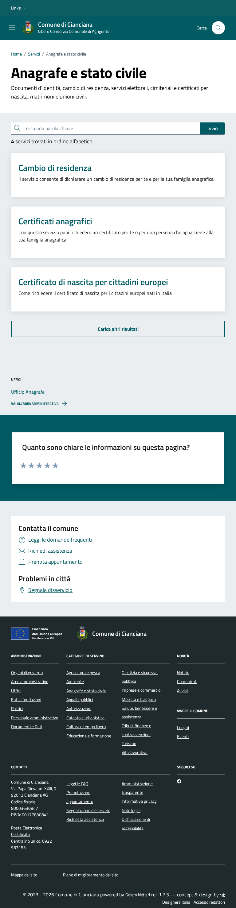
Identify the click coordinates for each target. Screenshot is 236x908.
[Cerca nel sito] (218, 27)
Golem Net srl (137, 894)
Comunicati (187, 681)
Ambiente (75, 681)
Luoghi (183, 727)
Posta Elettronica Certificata (26, 831)
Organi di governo (27, 672)
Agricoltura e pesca (83, 672)
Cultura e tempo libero (86, 726)
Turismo (129, 743)
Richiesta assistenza (85, 819)
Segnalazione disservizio (88, 810)
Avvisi (182, 690)
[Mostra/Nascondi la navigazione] (12, 27)
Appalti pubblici (79, 699)
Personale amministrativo (34, 717)
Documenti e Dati (26, 726)
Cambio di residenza (55, 168)
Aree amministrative (29, 681)
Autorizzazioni (78, 708)
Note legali (131, 810)
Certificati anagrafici (55, 221)
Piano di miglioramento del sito (90, 874)
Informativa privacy (139, 801)
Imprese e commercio (141, 690)
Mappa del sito (24, 874)
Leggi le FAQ (77, 783)
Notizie (183, 672)
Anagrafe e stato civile (86, 690)
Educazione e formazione (88, 735)
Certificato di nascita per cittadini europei (93, 282)
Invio (212, 128)
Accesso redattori (209, 902)
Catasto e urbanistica (85, 717)
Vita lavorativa (135, 752)
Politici (17, 708)
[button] (19, 8)
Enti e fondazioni (26, 699)
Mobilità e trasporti (139, 699)
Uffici (16, 690)
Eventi (183, 736)
